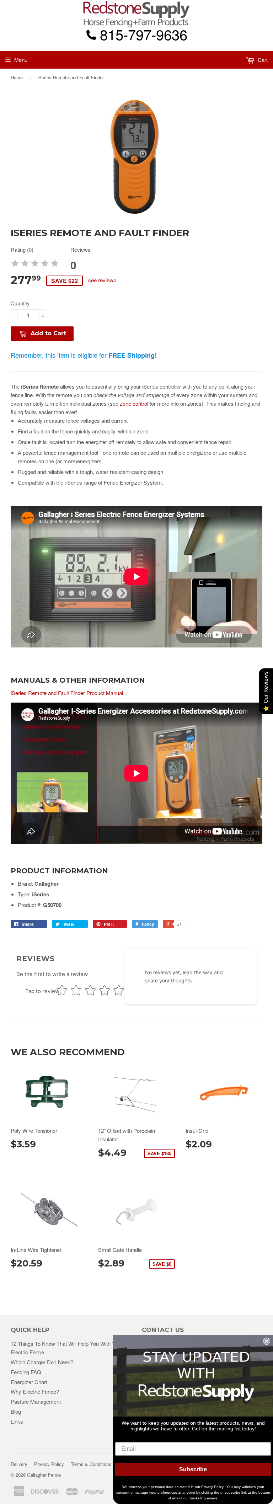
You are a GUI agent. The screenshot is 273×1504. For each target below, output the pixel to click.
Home (17, 77)
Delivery (19, 1464)
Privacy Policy (49, 1464)
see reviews (102, 280)
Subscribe (193, 1469)
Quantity (20, 303)
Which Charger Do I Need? (42, 1362)
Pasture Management (36, 1401)
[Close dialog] (266, 1341)
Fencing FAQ (26, 1372)
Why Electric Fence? (35, 1391)
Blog (16, 1411)
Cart (262, 59)
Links (17, 1421)
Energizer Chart (29, 1382)
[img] (35, 264)
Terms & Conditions (91, 1464)
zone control (134, 403)
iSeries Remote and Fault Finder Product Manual (67, 693)
